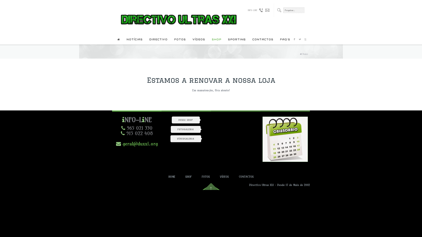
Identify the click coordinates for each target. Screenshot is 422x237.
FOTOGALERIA (186, 129)
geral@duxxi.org (139, 144)
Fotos (180, 39)
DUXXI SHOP (186, 120)
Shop (216, 39)
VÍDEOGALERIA (185, 138)
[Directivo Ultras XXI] (178, 17)
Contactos (262, 39)
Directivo (158, 39)
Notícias (135, 39)
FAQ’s (285, 39)
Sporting (237, 39)
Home (305, 54)
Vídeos (199, 39)
